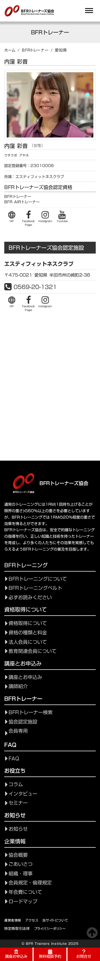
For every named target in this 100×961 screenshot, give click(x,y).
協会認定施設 (23, 722)
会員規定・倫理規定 (30, 883)
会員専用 (18, 731)
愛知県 (61, 50)
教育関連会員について (33, 651)
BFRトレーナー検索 (31, 712)
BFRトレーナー (35, 50)
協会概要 (18, 855)
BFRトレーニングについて (38, 579)
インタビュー (23, 794)
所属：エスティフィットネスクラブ (34, 177)
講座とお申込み (25, 677)
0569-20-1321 (35, 287)
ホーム (9, 50)
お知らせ (18, 829)
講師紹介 (18, 686)
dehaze (89, 11)
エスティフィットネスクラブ (39, 264)
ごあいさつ (21, 864)
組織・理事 (21, 873)
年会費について (25, 892)
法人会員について (28, 642)
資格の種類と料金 (28, 632)
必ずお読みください (30, 597)
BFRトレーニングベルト (35, 588)
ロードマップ (23, 901)
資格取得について (28, 623)
